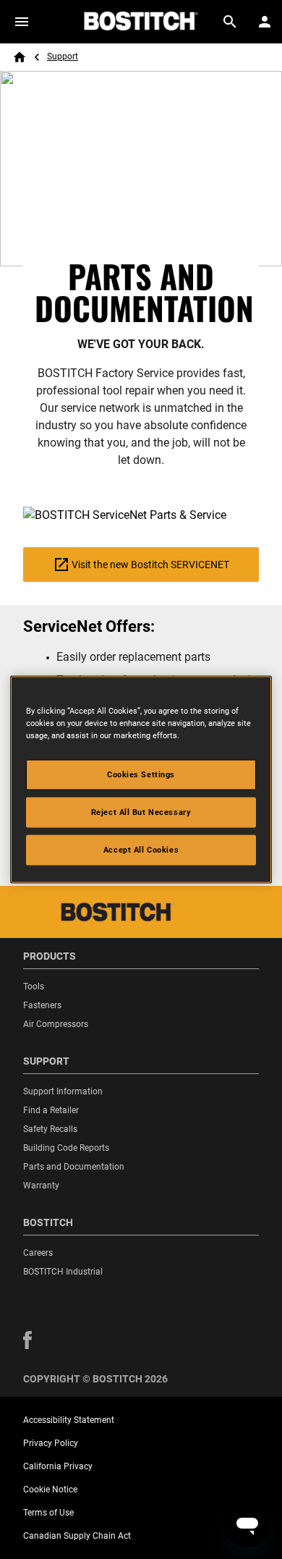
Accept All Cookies (141, 850)
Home (19, 57)
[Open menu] (21, 21)
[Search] (230, 21)
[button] (27, 1340)
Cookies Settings (141, 774)
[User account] (264, 21)
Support (62, 56)
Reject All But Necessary (141, 812)
